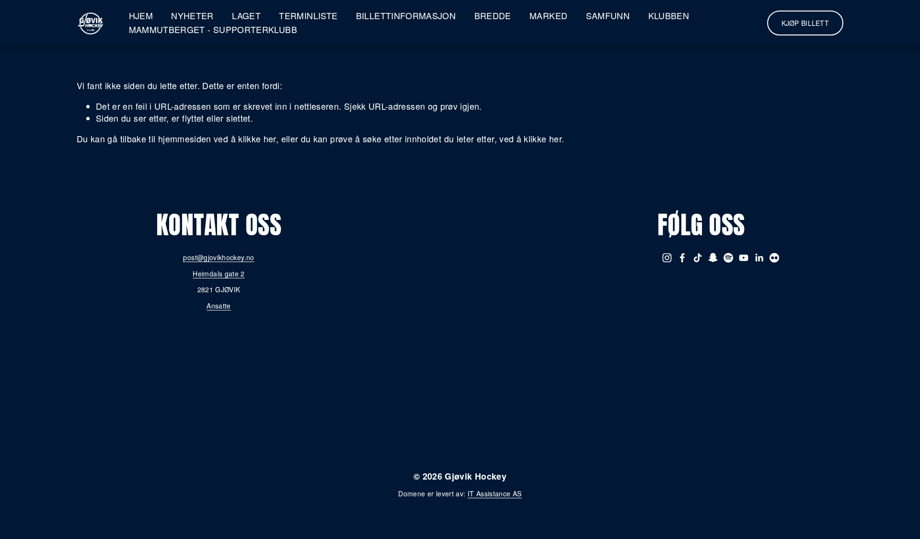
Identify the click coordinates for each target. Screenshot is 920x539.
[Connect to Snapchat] (713, 258)
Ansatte (219, 305)
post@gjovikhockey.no (218, 257)
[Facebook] (682, 258)
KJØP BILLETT (805, 23)
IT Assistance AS (495, 493)
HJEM (141, 16)
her (505, 423)
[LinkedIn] (759, 258)
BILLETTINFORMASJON (406, 16)
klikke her (257, 139)
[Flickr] (774, 258)
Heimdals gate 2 (218, 273)
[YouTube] (743, 258)
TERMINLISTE (308, 16)
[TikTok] (697, 258)
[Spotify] (728, 258)
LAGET (246, 16)
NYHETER (192, 16)
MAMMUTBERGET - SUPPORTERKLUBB (213, 29)
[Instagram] (667, 258)
